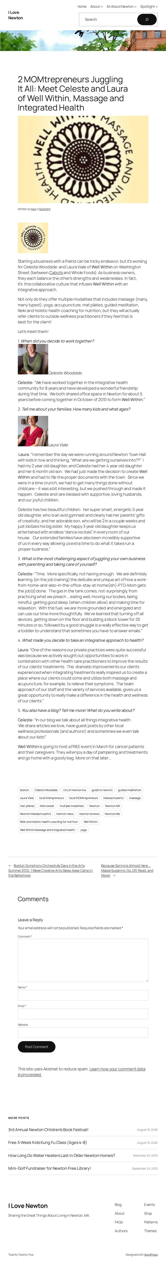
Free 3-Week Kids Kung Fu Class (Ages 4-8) (47, 1142)
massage (135, 798)
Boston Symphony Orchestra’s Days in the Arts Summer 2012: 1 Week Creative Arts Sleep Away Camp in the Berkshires (50, 870)
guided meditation (129, 790)
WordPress (151, 1254)
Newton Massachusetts (35, 814)
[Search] (147, 19)
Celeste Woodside (46, 790)
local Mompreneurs (51, 798)
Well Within (91, 822)
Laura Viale (27, 798)
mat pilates (27, 806)
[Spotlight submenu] (157, 6)
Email (22, 1006)
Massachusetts (113, 798)
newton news (64, 814)
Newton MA (112, 806)
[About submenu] (102, 6)
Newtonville (112, 814)
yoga (83, 830)
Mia (33, 209)
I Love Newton (15, 15)
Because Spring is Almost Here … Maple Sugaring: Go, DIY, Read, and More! (127, 870)
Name (22, 987)
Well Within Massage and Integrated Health (47, 830)
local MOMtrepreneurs (83, 798)
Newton (94, 806)
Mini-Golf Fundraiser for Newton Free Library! (49, 1168)
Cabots (56, 272)
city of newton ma (74, 790)
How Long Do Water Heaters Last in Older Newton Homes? (61, 1155)
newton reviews (89, 814)
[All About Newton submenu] (135, 6)
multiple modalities (72, 806)
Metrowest (47, 806)
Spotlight (44, 209)
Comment (25, 936)
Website (23, 1025)
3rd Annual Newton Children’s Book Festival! (48, 1129)
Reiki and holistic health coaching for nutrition (49, 822)
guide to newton (102, 790)
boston (24, 790)
